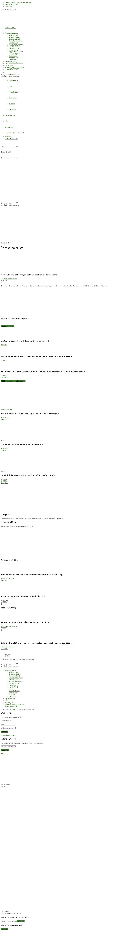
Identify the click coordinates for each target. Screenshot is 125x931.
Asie (2, 440)
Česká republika (10, 28)
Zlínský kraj (12, 60)
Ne (23, 921)
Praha (10, 52)
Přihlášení (4, 754)
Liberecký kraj (13, 43)
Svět (6, 63)
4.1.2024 (4, 580)
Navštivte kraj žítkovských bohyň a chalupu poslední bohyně (30, 275)
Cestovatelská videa (11, 69)
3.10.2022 (4, 419)
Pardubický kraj (14, 74)
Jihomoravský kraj (15, 37)
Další (6, 377)
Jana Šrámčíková (8, 647)
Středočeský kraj (14, 54)
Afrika (3, 471)
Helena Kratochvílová (10, 279)
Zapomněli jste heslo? (8, 735)
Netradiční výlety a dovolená (14, 67)
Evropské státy (10, 61)
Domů (3, 243)
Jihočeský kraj (13, 35)
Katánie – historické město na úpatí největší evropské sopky (30, 413)
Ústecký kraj (13, 56)
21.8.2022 (4, 280)
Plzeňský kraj (13, 50)
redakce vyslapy (8, 578)
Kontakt (7, 654)
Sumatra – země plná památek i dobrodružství (23, 444)
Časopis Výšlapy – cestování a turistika (18, 2)
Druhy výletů (9, 65)
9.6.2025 (4, 345)
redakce (5, 417)
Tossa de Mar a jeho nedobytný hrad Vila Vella (23, 596)
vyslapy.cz (13, 659)
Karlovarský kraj (14, 39)
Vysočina (12, 58)
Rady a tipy (8, 6)
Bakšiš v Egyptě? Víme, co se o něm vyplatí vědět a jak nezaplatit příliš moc (37, 356)
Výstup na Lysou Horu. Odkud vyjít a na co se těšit (25, 341)
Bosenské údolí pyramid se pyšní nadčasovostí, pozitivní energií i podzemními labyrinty (43, 371)
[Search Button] (17, 202)
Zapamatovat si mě (9, 728)
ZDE (32, 526)
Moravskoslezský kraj (16, 63)
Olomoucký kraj (14, 46)
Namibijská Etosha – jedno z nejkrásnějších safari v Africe (28, 475)
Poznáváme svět (6, 409)
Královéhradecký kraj (16, 51)
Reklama (8, 656)
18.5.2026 (4, 360)
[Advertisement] (62, 226)
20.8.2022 (4, 450)
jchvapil (5, 600)
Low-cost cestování (11, 4)
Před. (2, 377)
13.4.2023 (4, 602)
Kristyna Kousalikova (10, 626)
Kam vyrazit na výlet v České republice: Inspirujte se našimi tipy (31, 574)
